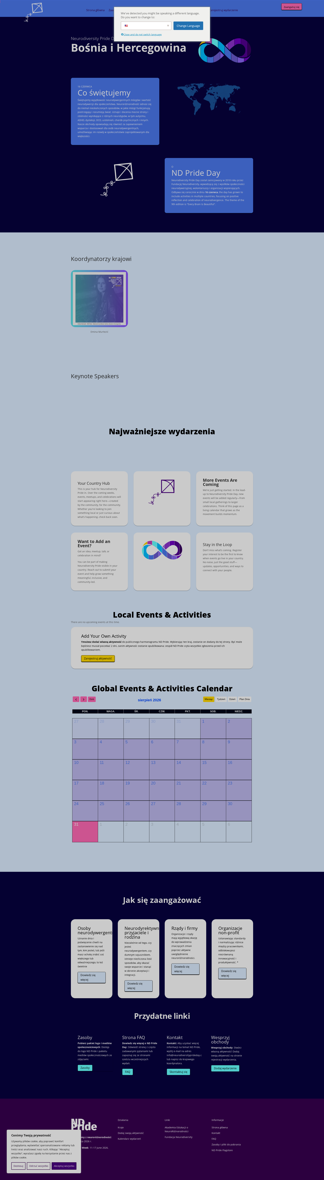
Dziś (91, 699)
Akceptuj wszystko (64, 1166)
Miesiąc (209, 699)
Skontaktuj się (178, 1072)
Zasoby (85, 1068)
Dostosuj (18, 1166)
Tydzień (221, 699)
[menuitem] (95, 10)
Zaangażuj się (291, 7)
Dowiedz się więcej (88, 977)
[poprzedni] (76, 699)
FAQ (127, 1072)
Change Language (188, 26)
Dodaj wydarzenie (225, 1068)
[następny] (83, 699)
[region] (44, 1151)
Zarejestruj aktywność (98, 658)
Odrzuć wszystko (38, 1166)
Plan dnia (244, 699)
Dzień (232, 699)
